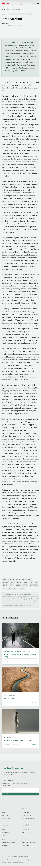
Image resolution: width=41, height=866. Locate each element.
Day (23, 579)
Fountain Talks (6, 818)
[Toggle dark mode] (33, 3)
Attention (11, 579)
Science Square (26, 812)
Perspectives (34, 585)
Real (10, 589)
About (3, 812)
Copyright (30, 860)
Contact (22, 860)
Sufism (4, 839)
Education (25, 836)
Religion (4, 836)
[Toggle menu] (37, 3)
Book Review (25, 846)
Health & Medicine (27, 825)
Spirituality (5, 846)
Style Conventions (17, 862)
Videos (4, 822)
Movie (11, 585)
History (24, 839)
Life (31, 582)
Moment (5, 585)
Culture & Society (27, 833)
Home (3, 9)
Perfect (25, 585)
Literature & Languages (29, 842)
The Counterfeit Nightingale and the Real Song (20, 655)
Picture (5, 589)
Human (25, 582)
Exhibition (5, 582)
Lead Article (5, 833)
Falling (12, 582)
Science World (26, 815)
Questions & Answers (8, 842)
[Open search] (29, 3)
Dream (29, 579)
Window (22, 589)
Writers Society (6, 862)
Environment (26, 822)
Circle (18, 579)
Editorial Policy (15, 860)
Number (18, 585)
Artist (4, 579)
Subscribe (6, 794)
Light (36, 582)
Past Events (5, 815)
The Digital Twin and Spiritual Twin (17, 740)
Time (15, 589)
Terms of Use (5, 860)
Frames (19, 582)
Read (34, 661)
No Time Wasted (10, 698)
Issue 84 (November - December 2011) (20, 14)
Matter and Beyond (28, 818)
